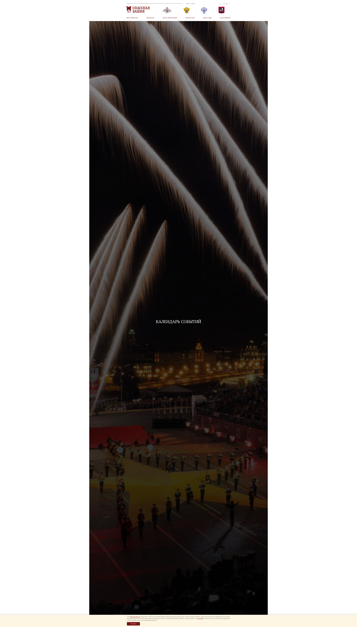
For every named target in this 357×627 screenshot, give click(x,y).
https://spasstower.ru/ (135, 616)
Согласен (133, 623)
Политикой (200, 618)
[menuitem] (132, 17)
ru (227, 3)
